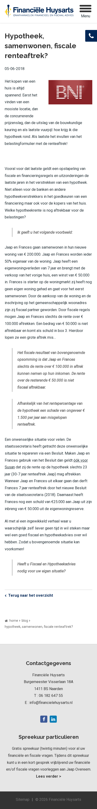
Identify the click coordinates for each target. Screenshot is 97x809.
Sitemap (22, 799)
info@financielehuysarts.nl (51, 702)
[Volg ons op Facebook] (43, 719)
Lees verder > (48, 776)
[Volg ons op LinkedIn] (53, 719)
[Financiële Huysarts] (39, 11)
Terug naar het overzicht (30, 595)
